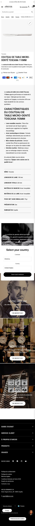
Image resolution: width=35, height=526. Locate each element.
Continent (17, 254)
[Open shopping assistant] (31, 512)
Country (17, 263)
